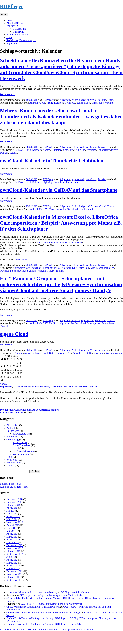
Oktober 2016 (13, 505)
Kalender (58, 102)
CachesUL (18, 31)
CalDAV (19, 149)
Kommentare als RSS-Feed (14, 486)
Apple (27, 353)
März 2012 (11, 562)
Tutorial (111, 99)
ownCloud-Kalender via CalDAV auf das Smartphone (58, 190)
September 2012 (14, 554)
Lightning (56, 149)
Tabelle (50, 270)
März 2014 (11, 519)
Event (16, 448)
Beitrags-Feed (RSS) (10, 483)
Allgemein (65, 99)
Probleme (91, 149)
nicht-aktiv (68, 149)
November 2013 (14, 522)
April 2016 (11, 507)
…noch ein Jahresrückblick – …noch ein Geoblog (31, 592)
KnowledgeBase (21, 433)
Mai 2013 (11, 531)
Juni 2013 (11, 528)
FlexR (50, 102)
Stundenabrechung (36, 270)
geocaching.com (21, 454)
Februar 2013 (13, 539)
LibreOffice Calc (80, 267)
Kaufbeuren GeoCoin (17, 34)
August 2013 (13, 525)
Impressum (11, 43)
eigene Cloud (14, 334)
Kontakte (87, 353)
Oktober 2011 (13, 577)
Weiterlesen (7, 94)
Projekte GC (12, 26)
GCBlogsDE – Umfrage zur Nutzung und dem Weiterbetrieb (51, 595)
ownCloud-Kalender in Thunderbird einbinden (51, 161)
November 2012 (14, 548)
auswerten (20, 267)
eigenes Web (87, 99)
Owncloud (70, 102)
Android (75, 99)
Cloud (42, 102)
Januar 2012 (12, 568)
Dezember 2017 (14, 502)
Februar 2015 (13, 516)
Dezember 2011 (14, 571)
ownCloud (100, 99)
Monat (99, 267)
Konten (46, 149)
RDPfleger (11, 6)
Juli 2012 (11, 556)
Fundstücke (12, 436)
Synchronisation (87, 209)
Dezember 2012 (14, 545)
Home (9, 20)
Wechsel (109, 102)
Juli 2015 (11, 510)
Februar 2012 (13, 565)
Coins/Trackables (21, 445)
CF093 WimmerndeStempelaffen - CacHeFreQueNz (33, 606)
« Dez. (3, 383)
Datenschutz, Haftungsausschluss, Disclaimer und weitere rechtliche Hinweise (55, 386)
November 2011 (14, 574)
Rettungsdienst (13, 462)
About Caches (20, 442)
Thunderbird (103, 149)
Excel (46, 267)
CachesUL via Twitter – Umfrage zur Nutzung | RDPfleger (36, 618)
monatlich (109, 267)
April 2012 (11, 559)
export (53, 267)
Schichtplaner (83, 102)
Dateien (53, 353)
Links (9, 37)
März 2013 (11, 536)
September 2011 (14, 580)
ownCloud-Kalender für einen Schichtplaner (59, 242)
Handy (60, 323)
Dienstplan (36, 267)
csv (27, 267)
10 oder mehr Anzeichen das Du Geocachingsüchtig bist (30, 409)
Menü (3, 14)
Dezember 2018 (14, 499)
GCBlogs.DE (20, 28)
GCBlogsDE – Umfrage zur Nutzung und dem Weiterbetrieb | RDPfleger (43, 612)
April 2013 (11, 533)
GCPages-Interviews (23, 451)
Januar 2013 (12, 542)
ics (59, 267)
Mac (92, 267)
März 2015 (11, 513)
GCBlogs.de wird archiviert (75, 592)
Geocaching (12, 439)
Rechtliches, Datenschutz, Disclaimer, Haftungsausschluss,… (31, 629)
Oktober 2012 (13, 551)
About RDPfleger (15, 23)
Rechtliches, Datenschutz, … (21, 40)
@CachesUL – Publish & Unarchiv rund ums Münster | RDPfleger (40, 598)
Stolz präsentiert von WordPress (78, 629)
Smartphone (97, 102)
